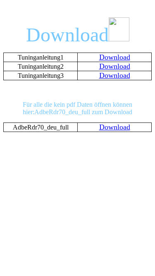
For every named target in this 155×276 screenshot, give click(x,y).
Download (114, 57)
